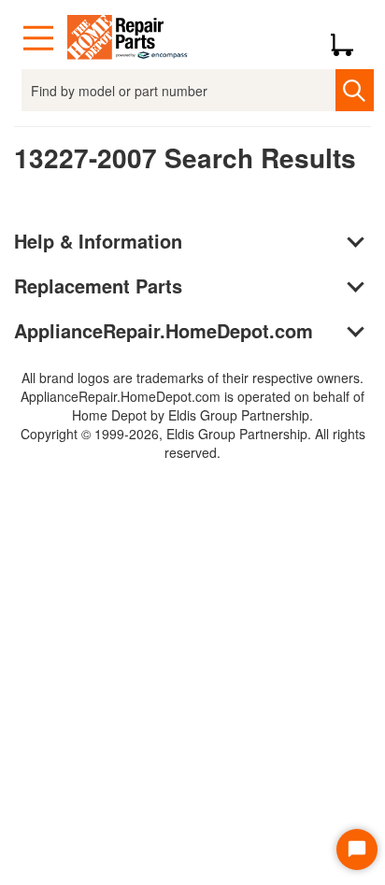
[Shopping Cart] (349, 38)
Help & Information (98, 240)
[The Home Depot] (128, 38)
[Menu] (38, 38)
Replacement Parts (98, 285)
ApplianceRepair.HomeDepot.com (163, 330)
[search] (354, 90)
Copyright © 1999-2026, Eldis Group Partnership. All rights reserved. (193, 443)
